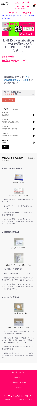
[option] (18, 29)
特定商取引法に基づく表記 (18, 382)
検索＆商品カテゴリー (18, 372)
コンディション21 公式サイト (18, 12)
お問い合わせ (18, 377)
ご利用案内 (18, 387)
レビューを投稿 (8, 100)
